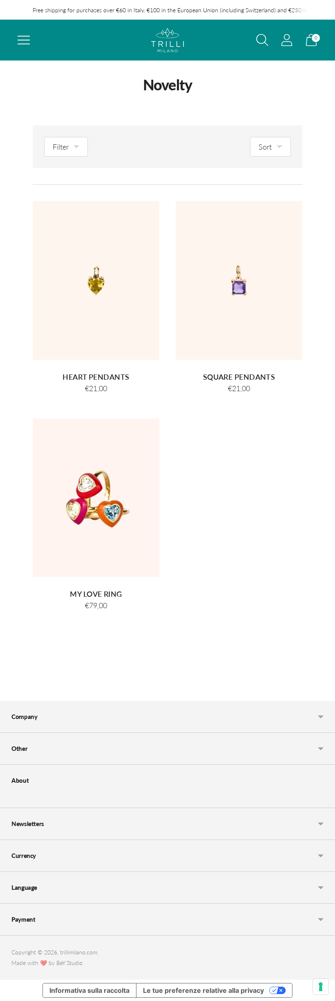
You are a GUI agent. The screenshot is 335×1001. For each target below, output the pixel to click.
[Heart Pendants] (96, 280)
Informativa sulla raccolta (89, 990)
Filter (61, 146)
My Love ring (96, 593)
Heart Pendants (96, 376)
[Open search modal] (262, 40)
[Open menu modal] (23, 40)
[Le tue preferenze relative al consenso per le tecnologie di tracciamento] (320, 986)
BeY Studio (69, 962)
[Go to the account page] (286, 40)
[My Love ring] (96, 498)
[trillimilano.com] (167, 40)
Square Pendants (239, 376)
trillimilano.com (78, 952)
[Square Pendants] (239, 280)
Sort (265, 146)
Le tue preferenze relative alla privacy (203, 990)
